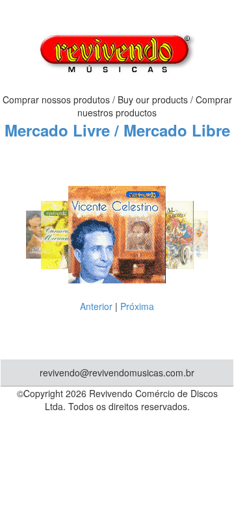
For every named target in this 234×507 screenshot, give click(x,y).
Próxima (137, 306)
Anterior (96, 306)
